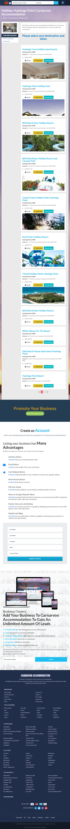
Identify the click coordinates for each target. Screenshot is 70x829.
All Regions (6, 727)
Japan (5, 717)
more (45, 392)
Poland (22, 715)
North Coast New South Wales (12, 731)
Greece (6, 715)
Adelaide (5, 758)
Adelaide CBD (7, 780)
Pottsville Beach (8, 38)
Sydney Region (52, 729)
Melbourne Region (31, 729)
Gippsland (6, 743)
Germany (56, 710)
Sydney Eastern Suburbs (10, 778)
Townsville (51, 762)
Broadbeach (29, 780)
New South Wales (31, 727)
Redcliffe (28, 762)
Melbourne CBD (30, 775)
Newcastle (6, 760)
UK (25, 817)
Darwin (50, 758)
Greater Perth (30, 738)
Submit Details (35, 559)
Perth (5, 755)
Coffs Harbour (30, 767)
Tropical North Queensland (11, 740)
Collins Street (30, 784)
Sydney (28, 753)
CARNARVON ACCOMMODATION (35, 675)
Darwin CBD (51, 780)
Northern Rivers (52, 731)
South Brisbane (7, 787)
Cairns (27, 760)
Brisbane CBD (7, 782)
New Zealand (57, 708)
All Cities (6, 753)
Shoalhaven (51, 740)
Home (4, 18)
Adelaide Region (52, 743)
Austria (55, 715)
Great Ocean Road (31, 745)
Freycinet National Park (54, 791)
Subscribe (38, 699)
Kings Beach (51, 784)
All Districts (6, 775)
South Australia (7, 733)
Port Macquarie (30, 765)
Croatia (6, 712)
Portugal (39, 715)
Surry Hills (28, 791)
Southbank (29, 778)
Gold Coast (29, 755)
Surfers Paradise (53, 775)
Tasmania (50, 736)
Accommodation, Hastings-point (18, 18)
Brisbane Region (8, 738)
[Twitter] (39, 808)
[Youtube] (46, 808)
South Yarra (51, 789)
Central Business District (55, 778)
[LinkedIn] (35, 808)
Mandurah (6, 765)
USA (29, 817)
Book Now (39, 60)
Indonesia (23, 717)
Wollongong (51, 760)
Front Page (39, 697)
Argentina (56, 717)
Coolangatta (29, 787)
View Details (49, 60)
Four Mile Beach (7, 791)
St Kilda (5, 784)
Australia (23, 708)
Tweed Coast (30, 743)
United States (41, 708)
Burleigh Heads (30, 789)
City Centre (51, 787)
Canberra (28, 758)
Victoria (50, 727)
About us (38, 694)
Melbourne (51, 753)
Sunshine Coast (52, 733)
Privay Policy (39, 701)
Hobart (50, 765)
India (54, 712)
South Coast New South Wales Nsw (34, 734)
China (47, 817)
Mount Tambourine (8, 767)
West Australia (30, 731)
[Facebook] (42, 808)
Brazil (38, 712)
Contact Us (39, 692)
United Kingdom (25, 712)
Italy (5, 710)
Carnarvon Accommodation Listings (35, 827)
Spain (38, 710)
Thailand (39, 717)
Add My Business (35, 413)
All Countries (8, 708)
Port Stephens (52, 738)
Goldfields (6, 745)
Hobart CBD (29, 782)
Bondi (49, 782)
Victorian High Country (32, 740)
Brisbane (50, 755)
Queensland (6, 729)
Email (28, 60)
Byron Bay (6, 762)
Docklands (6, 789)
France (22, 710)
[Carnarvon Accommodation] (14, 3)
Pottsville (6, 41)
